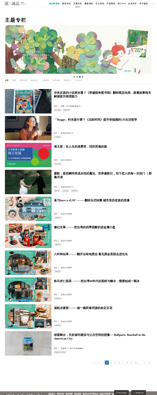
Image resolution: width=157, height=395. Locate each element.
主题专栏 (77, 3)
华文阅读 (57, 110)
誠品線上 (51, 394)
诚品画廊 (69, 394)
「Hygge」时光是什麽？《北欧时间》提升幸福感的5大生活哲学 (95, 119)
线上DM (122, 3)
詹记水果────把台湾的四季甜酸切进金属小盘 (84, 227)
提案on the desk (60, 352)
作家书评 (66, 110)
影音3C (57, 191)
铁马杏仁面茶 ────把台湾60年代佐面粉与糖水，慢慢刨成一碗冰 (97, 281)
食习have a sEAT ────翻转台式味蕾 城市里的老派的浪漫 (92, 200)
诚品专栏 (34, 80)
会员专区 (132, 3)
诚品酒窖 (77, 394)
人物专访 (57, 218)
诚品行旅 (60, 394)
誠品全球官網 (105, 394)
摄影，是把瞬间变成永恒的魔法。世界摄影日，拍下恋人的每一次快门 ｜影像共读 (103, 175)
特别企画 (57, 164)
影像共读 (74, 191)
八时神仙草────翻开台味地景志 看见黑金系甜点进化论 (91, 254)
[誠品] (16, 3)
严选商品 (111, 3)
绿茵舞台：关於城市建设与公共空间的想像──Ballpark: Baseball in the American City (99, 336)
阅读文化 (67, 80)
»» (149, 363)
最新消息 (89, 3)
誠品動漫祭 (54, 3)
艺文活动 (100, 3)
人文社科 (65, 191)
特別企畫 (23, 80)
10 (136, 363)
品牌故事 (56, 80)
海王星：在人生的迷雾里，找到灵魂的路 (80, 146)
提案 (14, 80)
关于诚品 (143, 3)
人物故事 (45, 80)
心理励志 (57, 137)
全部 (7, 80)
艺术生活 (78, 80)
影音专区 (66, 3)
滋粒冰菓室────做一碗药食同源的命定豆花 (83, 308)
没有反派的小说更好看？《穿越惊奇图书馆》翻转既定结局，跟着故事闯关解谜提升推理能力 (102, 94)
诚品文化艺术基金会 (90, 394)
